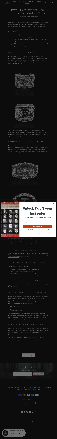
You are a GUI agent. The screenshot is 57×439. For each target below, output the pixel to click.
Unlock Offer (37, 226)
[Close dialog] (54, 204)
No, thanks (37, 233)
